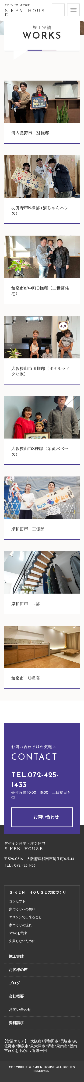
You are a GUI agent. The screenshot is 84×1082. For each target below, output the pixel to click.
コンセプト (17, 901)
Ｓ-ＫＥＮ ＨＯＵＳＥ (24, 12)
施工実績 (16, 957)
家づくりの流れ (20, 925)
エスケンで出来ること (25, 917)
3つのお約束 (18, 933)
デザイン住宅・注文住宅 (17, 5)
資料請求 (64, 5)
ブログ (14, 983)
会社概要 (16, 996)
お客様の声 (18, 970)
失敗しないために (22, 941)
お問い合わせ (46, 817)
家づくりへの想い (22, 909)
